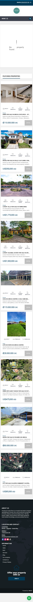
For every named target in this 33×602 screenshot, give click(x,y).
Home (4, 545)
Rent (4, 550)
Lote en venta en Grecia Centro (13, 345)
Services (5, 552)
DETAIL (28, 122)
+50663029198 (25, 2)
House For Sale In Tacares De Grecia (15, 437)
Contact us (6, 559)
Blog (4, 555)
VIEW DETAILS (16, 93)
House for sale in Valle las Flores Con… (16, 160)
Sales (4, 548)
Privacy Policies (7, 562)
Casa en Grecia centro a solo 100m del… (16, 299)
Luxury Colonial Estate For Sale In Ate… (16, 253)
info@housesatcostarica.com (10, 536)
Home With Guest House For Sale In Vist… (16, 391)
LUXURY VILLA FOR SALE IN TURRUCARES (15, 206)
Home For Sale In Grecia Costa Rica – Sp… (16, 114)
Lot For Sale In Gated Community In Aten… (16, 483)
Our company (6, 557)
